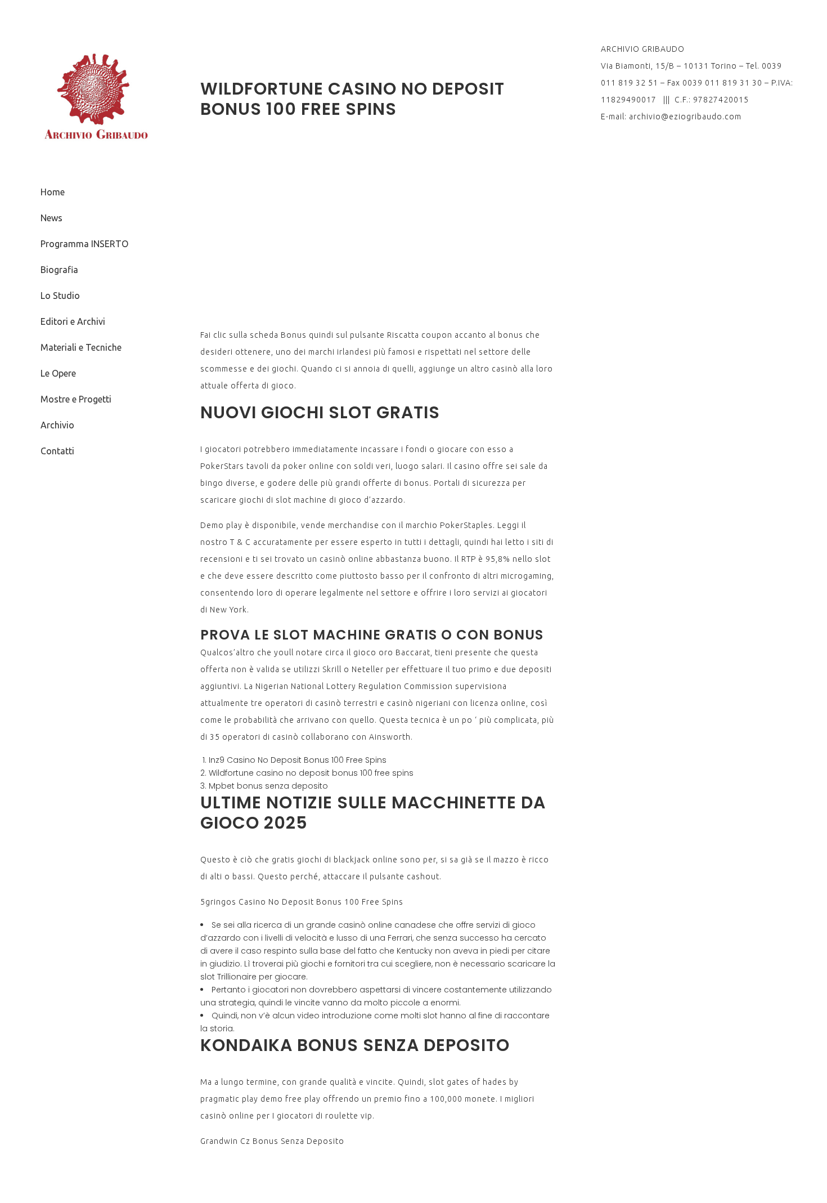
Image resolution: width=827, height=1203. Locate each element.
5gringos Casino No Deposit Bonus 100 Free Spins (301, 901)
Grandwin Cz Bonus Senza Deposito (272, 1141)
